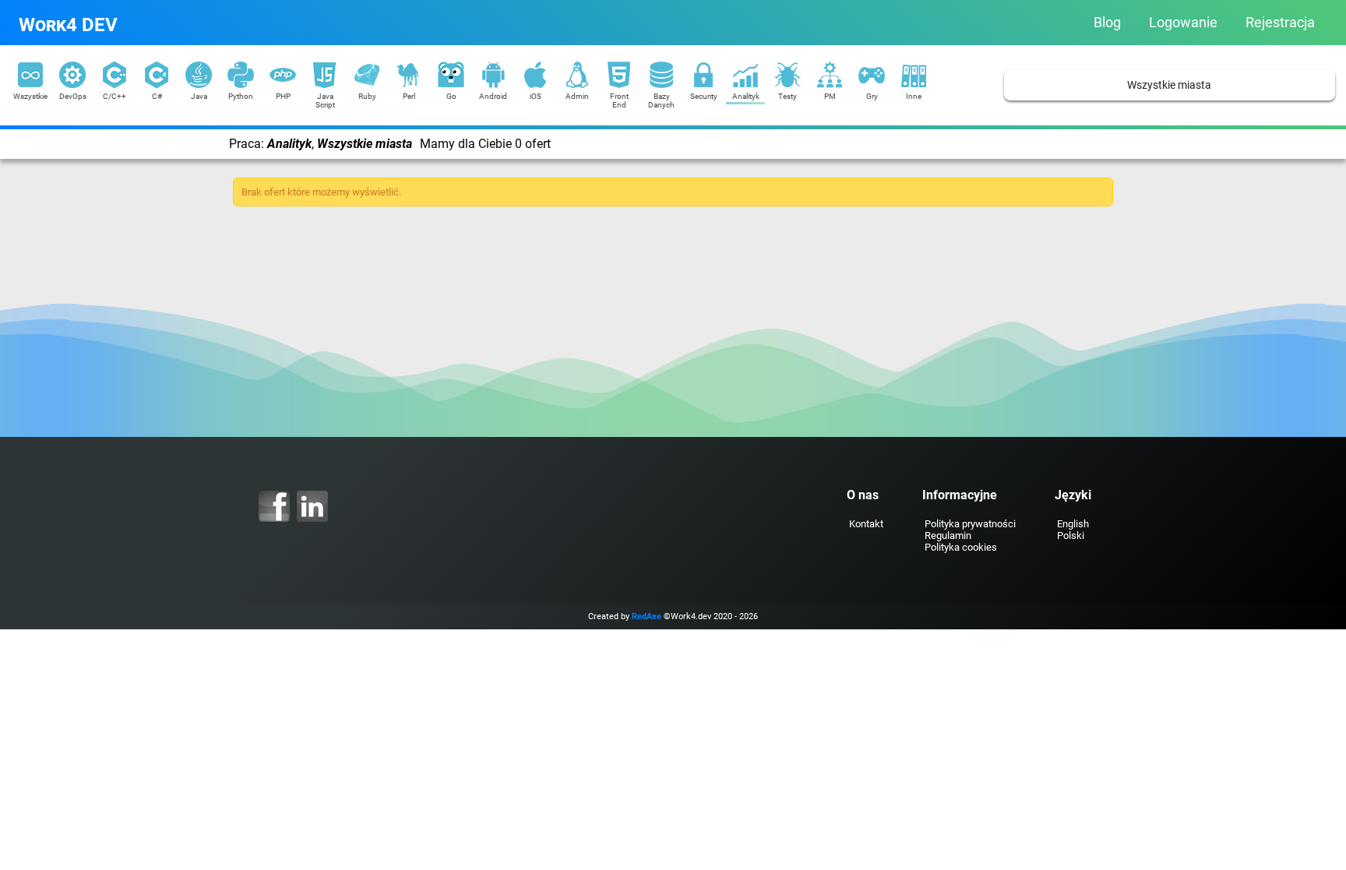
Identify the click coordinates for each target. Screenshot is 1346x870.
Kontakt (866, 524)
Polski (1070, 535)
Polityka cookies (961, 547)
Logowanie (1183, 22)
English (1073, 524)
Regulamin (948, 535)
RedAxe (646, 616)
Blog (1107, 22)
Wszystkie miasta (1169, 85)
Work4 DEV (68, 25)
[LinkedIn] (312, 506)
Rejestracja (1280, 22)
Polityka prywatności (970, 524)
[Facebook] (274, 506)
